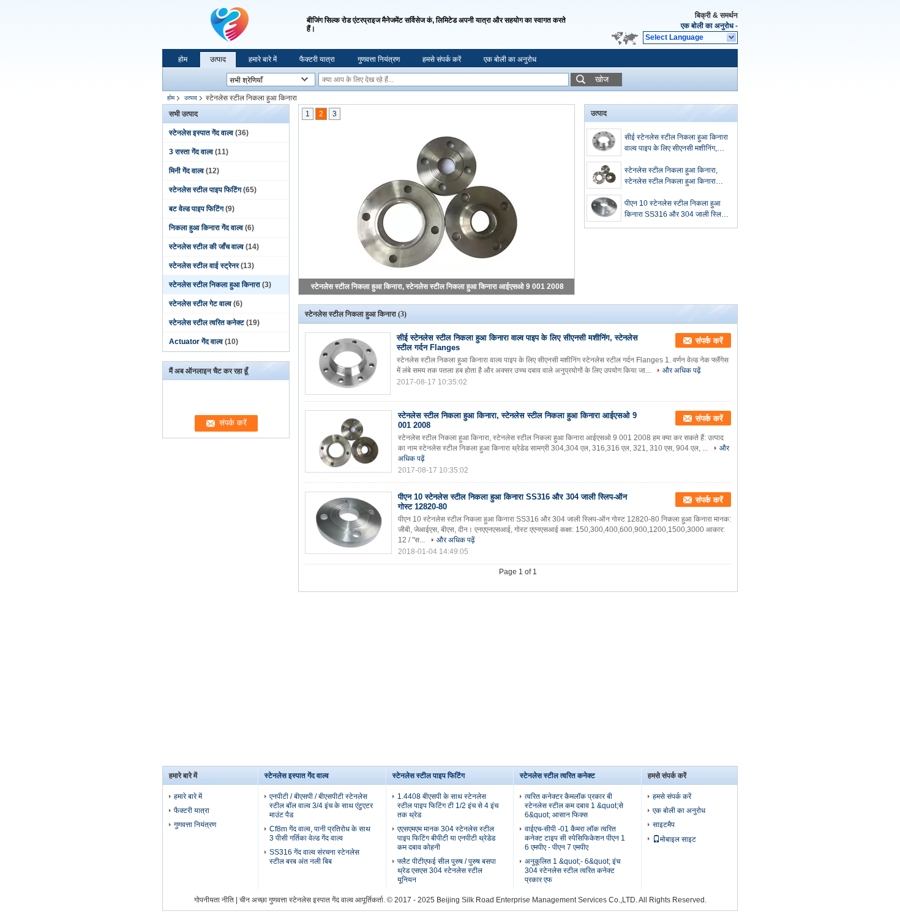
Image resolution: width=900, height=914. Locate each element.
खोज (602, 79)
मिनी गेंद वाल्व (186, 171)
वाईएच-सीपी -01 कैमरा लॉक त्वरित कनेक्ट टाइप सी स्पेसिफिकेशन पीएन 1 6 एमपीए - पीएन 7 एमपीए (575, 838)
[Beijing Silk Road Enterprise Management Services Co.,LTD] (732, 37)
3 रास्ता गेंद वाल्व (191, 152)
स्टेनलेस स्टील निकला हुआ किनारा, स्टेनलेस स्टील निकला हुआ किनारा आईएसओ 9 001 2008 (437, 286)
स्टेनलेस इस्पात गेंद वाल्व (201, 133)
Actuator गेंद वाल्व (196, 341)
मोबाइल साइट (678, 839)
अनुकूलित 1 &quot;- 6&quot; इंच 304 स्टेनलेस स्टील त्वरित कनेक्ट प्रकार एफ (572, 870)
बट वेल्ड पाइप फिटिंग (196, 208)
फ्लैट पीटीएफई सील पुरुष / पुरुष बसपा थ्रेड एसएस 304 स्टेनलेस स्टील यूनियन (446, 870)
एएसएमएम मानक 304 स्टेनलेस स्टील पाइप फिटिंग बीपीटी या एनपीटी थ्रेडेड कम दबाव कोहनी (446, 838)
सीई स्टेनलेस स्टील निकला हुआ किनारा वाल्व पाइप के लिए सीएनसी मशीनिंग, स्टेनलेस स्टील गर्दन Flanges (676, 143)
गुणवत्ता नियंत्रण (379, 59)
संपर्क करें (709, 340)
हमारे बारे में (263, 59)
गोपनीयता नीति (214, 900)
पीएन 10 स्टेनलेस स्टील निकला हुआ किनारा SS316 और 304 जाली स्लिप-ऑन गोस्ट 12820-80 (675, 209)
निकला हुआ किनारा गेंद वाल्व (206, 227)
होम (182, 59)
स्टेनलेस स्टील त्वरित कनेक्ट (206, 322)
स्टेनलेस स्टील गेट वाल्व (200, 303)
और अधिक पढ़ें (681, 370)
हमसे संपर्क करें (441, 59)
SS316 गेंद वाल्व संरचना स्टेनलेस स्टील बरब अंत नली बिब (314, 857)
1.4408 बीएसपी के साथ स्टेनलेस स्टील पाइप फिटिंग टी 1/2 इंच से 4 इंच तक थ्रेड (447, 805)
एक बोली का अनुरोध (707, 25)
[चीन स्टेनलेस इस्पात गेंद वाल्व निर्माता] (229, 24)
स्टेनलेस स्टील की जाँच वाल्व (206, 246)
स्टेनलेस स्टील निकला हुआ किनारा (214, 284)
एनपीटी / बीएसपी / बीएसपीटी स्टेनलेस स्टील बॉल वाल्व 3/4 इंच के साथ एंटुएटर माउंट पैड (321, 805)
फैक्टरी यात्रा (317, 59)
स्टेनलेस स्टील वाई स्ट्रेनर (204, 265)
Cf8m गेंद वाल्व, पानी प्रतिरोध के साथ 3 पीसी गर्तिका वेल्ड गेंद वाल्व (319, 833)
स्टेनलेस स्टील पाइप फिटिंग (205, 189)
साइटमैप (664, 824)
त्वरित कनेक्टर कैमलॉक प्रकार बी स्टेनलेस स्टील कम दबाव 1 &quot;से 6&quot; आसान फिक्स (574, 805)
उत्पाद (218, 59)
